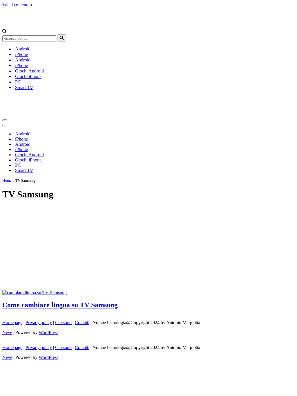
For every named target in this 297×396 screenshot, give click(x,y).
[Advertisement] (148, 246)
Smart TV (24, 87)
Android (22, 48)
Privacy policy (39, 322)
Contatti (82, 322)
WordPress (48, 332)
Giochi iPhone (28, 76)
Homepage (12, 322)
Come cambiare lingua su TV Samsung (60, 305)
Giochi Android (29, 70)
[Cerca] (4, 31)
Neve (7, 332)
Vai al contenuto (17, 4)
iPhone (21, 54)
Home (7, 180)
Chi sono (63, 322)
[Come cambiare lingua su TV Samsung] (34, 292)
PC (18, 81)
